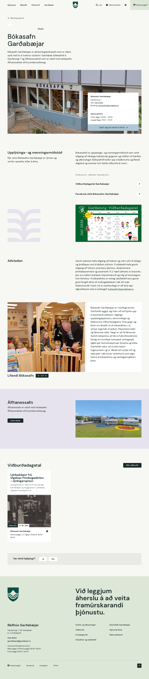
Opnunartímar (115, 630)
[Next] (46, 376)
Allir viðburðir (132, 465)
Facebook (30, 665)
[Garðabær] (75, 5)
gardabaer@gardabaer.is (19, 641)
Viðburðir (80, 630)
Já (43, 559)
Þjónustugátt (15, 665)
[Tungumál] (125, 5)
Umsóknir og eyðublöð (86, 639)
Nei (53, 559)
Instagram (44, 665)
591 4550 (99, 102)
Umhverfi (35, 5)
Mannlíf (23, 5)
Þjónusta (12, 5)
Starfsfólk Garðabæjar (119, 625)
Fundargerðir (82, 635)
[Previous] (38, 376)
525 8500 (12, 638)
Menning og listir (17, 18)
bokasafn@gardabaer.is (108, 105)
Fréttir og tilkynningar (86, 625)
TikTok (55, 665)
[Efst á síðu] (139, 666)
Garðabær (49, 5)
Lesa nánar (15, 420)
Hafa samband (115, 635)
